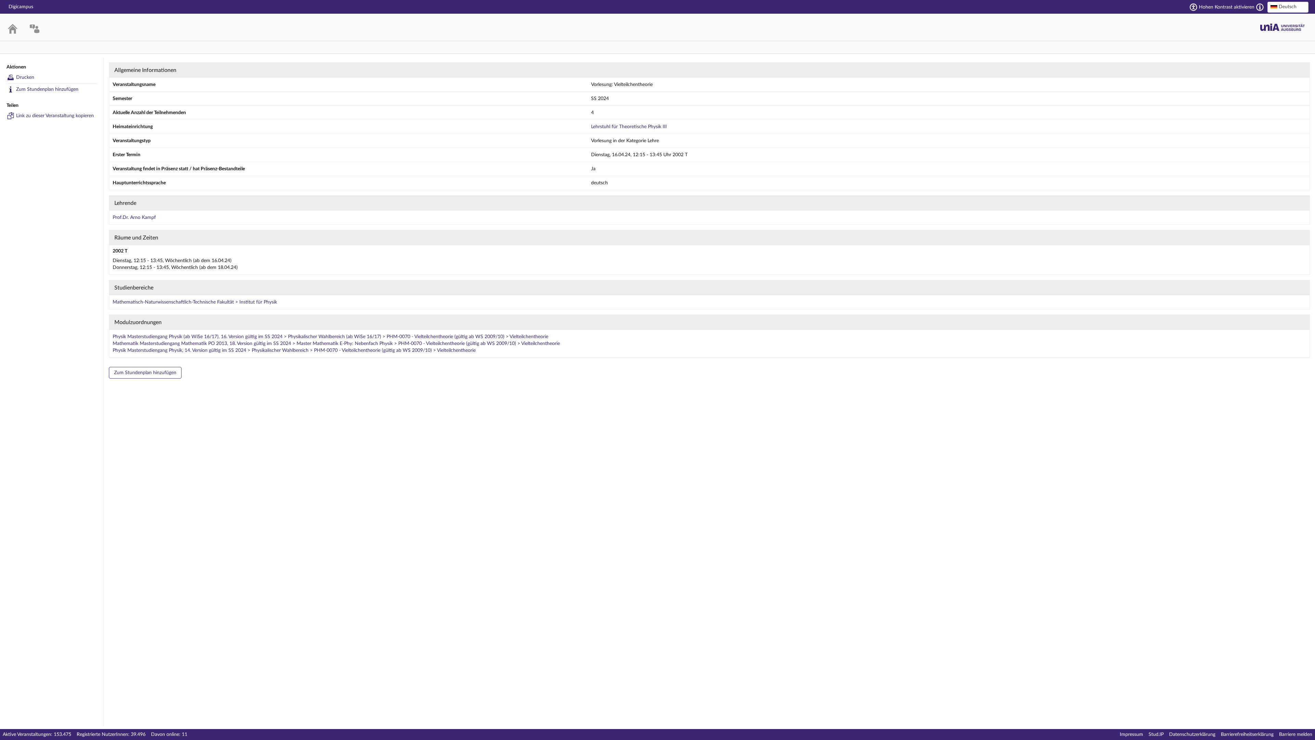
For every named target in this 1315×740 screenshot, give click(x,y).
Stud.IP (1156, 734)
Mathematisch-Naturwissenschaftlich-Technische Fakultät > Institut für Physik (195, 302)
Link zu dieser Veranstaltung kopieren (55, 115)
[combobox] (1287, 7)
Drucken (25, 77)
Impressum (1131, 734)
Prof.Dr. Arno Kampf (134, 217)
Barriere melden (1295, 734)
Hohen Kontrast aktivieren (1226, 7)
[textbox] (1288, 7)
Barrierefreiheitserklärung (1247, 734)
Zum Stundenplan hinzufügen (47, 89)
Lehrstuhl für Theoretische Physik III (629, 126)
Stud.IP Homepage (1282, 27)
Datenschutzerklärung (1192, 734)
